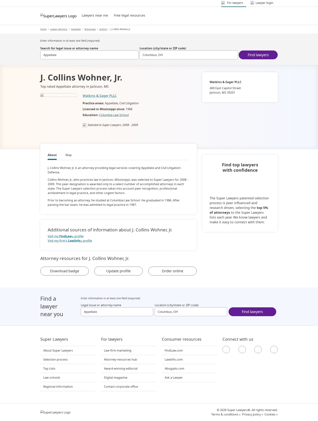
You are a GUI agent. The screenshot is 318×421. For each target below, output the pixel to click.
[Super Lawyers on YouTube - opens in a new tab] (258, 349)
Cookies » (271, 414)
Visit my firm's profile (70, 241)
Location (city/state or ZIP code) (162, 48)
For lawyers (112, 339)
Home (43, 29)
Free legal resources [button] (129, 15)
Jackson (103, 29)
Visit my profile (66, 236)
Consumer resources (182, 339)
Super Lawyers (54, 339)
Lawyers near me (95, 15)
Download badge (64, 270)
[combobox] (89, 54)
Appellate (76, 29)
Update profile (118, 270)
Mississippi (90, 29)
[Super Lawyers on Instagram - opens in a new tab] (242, 349)
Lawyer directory (58, 29)
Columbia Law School (114, 115)
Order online (172, 270)
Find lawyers (258, 54)
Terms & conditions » (226, 414)
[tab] (52, 155)
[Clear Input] (134, 55)
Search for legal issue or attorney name (69, 48)
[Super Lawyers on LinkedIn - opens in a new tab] (274, 349)
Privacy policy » (252, 414)
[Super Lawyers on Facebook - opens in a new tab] (226, 349)
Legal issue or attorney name (101, 305)
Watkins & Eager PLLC (100, 95)
